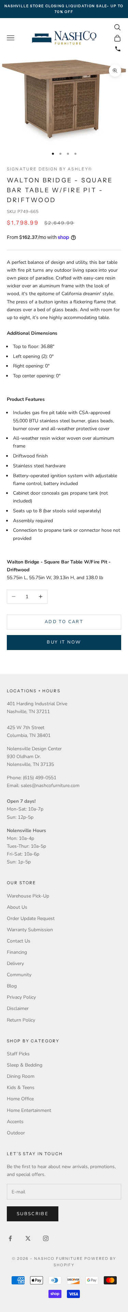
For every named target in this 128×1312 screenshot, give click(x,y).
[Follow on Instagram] (45, 1238)
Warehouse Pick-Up (28, 896)
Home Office (20, 1099)
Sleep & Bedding (24, 1065)
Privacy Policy (21, 997)
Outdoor (16, 1133)
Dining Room (20, 1076)
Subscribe (32, 1214)
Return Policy (21, 1020)
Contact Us (18, 941)
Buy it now (64, 642)
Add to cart (64, 622)
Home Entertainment (29, 1110)
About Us (17, 907)
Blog (12, 986)
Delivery (15, 963)
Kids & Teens (20, 1087)
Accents (15, 1121)
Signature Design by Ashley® (49, 168)
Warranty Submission (30, 929)
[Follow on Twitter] (28, 1238)
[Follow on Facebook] (10, 1238)
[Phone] (117, 48)
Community (19, 974)
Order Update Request (31, 918)
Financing (17, 952)
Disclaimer (18, 1008)
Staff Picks (18, 1054)
